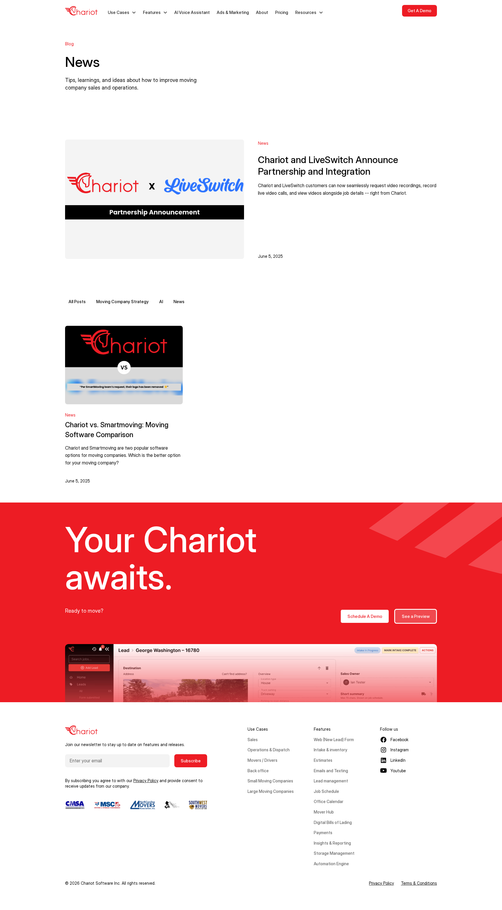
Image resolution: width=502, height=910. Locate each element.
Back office (258, 770)
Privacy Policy (381, 883)
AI (161, 301)
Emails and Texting (331, 770)
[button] (122, 12)
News (178, 301)
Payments (323, 832)
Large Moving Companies (271, 791)
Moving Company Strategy (122, 301)
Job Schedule (326, 791)
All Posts (77, 301)
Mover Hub (324, 811)
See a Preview (416, 616)
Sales (253, 739)
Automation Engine (331, 863)
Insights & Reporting (332, 843)
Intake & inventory (330, 749)
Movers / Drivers (262, 760)
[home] (81, 10)
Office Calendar (328, 801)
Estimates (323, 760)
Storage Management (334, 853)
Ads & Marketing (233, 12)
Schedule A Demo (364, 616)
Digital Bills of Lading (333, 822)
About (262, 12)
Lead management (331, 780)
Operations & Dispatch (269, 749)
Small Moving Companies (270, 780)
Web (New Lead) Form (334, 739)
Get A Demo (419, 10)
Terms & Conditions (419, 883)
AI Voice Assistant (192, 12)
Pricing (281, 12)
